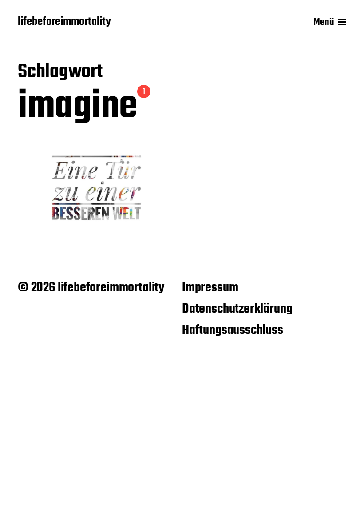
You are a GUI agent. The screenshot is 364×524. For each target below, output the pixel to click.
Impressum (210, 288)
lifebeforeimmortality (64, 22)
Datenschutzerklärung (237, 309)
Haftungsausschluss (232, 330)
